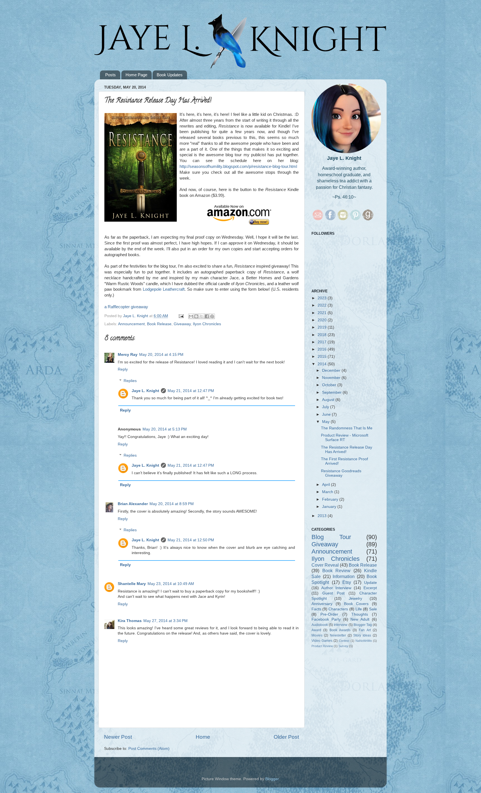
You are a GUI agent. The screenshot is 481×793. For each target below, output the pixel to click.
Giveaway (182, 324)
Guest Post (333, 593)
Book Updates (170, 74)
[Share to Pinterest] (212, 316)
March (328, 492)
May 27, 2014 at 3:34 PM (165, 621)
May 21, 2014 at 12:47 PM (191, 391)
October (329, 385)
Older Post (286, 737)
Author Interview (336, 588)
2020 (323, 320)
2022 (323, 305)
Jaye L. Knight (145, 391)
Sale (373, 609)
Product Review (322, 646)
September (332, 392)
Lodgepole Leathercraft (164, 289)
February (330, 499)
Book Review (336, 570)
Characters (338, 609)
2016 (323, 349)
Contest (344, 640)
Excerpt (370, 588)
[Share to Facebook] (207, 316)
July (326, 407)
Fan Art (364, 630)
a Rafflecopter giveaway (126, 307)
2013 (323, 516)
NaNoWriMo (363, 640)
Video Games (321, 641)
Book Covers (356, 604)
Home (203, 737)
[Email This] (191, 316)
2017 (323, 342)
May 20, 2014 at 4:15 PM (161, 355)
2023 (323, 298)
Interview (340, 625)
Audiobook (319, 625)
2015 (323, 356)
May (326, 422)
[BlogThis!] (196, 316)
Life (358, 609)
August (328, 400)
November (332, 378)
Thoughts (359, 614)
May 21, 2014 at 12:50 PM (191, 540)
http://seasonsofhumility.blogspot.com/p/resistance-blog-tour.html (238, 166)
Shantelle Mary (132, 584)
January (329, 507)
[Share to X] (201, 316)
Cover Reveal (325, 564)
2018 (323, 335)
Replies (130, 381)
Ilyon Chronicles (207, 324)
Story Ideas (362, 635)
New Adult (359, 619)
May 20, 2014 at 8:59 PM (171, 504)
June (327, 414)
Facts (316, 609)
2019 (323, 327)
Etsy (346, 582)
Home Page (136, 74)
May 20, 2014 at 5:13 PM (165, 429)
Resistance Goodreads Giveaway (341, 473)
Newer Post (118, 737)
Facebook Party (326, 619)
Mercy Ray (128, 355)
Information (344, 576)
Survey (343, 646)
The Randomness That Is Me (346, 428)
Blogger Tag (363, 625)
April (326, 485)
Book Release (159, 324)
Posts (110, 74)
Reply (123, 369)
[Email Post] (181, 316)
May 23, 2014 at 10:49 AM (171, 584)
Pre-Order (329, 614)
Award (316, 630)
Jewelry (355, 598)
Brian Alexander (133, 504)
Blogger (272, 779)
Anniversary (321, 604)
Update (370, 583)
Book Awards (340, 630)
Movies (316, 635)
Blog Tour (331, 536)
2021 (323, 313)
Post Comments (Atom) (149, 749)
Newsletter (338, 635)
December (332, 370)
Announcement (131, 324)
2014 (323, 364)
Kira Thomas (130, 621)
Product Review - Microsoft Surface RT (344, 437)
